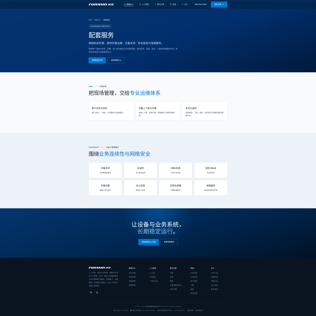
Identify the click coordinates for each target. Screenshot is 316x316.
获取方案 (217, 4)
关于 (186, 4)
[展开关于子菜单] (189, 4)
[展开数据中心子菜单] (135, 4)
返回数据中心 (116, 60)
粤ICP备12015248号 (121, 310)
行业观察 (193, 273)
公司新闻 (193, 277)
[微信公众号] (97, 292)
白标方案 (173, 289)
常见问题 (193, 293)
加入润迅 (214, 285)
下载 (192, 285)
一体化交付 (153, 281)
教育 (171, 281)
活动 (192, 289)
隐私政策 (190, 310)
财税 (171, 277)
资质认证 (214, 281)
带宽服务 (132, 281)
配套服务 (132, 285)
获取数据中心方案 (149, 242)
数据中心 (130, 4)
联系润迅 (214, 289)
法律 (171, 273)
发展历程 (214, 277)
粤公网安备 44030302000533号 (144, 310)
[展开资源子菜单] (177, 4)
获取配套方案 (97, 60)
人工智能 (145, 4)
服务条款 (199, 310)
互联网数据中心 (176, 285)
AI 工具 (152, 273)
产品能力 (152, 277)
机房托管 (132, 277)
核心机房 (132, 273)
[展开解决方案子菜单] (165, 4)
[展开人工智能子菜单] (150, 4)
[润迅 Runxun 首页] (101, 4)
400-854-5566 (201, 4)
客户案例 (193, 281)
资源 (174, 4)
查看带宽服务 (169, 242)
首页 (90, 20)
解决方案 (160, 4)
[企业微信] (91, 292)
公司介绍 (214, 273)
